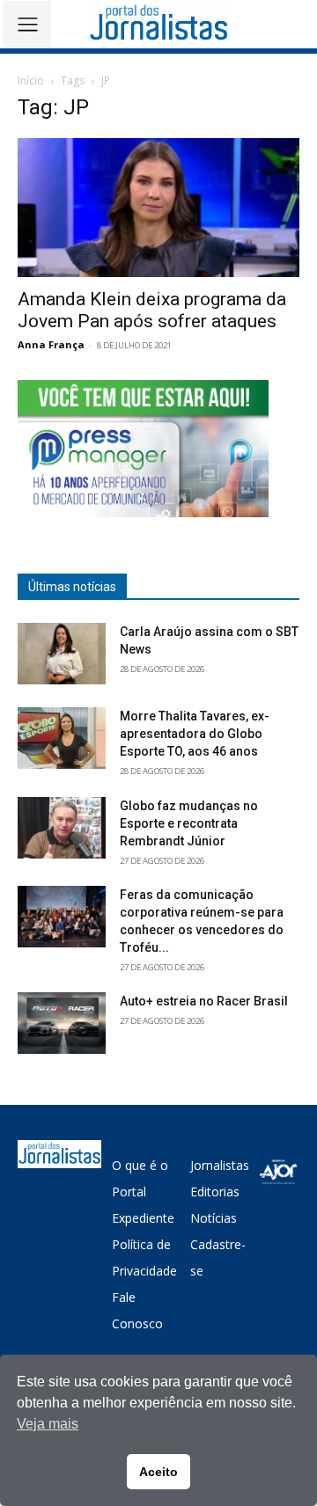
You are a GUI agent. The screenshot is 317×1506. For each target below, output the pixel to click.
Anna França (51, 344)
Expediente (143, 1218)
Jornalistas (219, 1165)
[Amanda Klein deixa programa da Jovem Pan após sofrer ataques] (158, 207)
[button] (291, 24)
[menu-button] (27, 24)
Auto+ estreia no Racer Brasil (204, 1001)
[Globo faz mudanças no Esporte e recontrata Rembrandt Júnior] (62, 828)
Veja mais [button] (47, 1423)
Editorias (215, 1191)
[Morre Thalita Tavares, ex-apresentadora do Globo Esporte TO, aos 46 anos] (62, 738)
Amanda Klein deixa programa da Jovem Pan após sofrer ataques (152, 310)
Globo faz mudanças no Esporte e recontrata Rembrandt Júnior (189, 823)
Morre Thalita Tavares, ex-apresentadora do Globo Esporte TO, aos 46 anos (194, 733)
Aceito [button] (158, 1472)
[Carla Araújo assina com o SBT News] (62, 653)
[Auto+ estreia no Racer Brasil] (62, 1023)
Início (31, 80)
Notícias (213, 1218)
